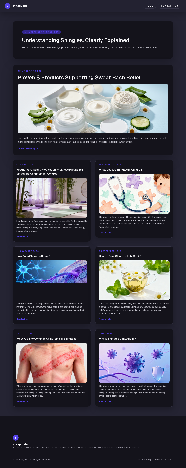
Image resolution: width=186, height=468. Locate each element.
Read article (22, 236)
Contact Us (169, 5)
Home (149, 5)
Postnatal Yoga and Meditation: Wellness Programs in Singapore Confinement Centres (50, 171)
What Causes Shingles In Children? (121, 169)
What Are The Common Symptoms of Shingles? (46, 338)
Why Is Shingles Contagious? (117, 338)
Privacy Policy (144, 459)
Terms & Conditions (164, 459)
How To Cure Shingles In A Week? (120, 256)
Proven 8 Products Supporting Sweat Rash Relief (79, 78)
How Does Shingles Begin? (33, 256)
